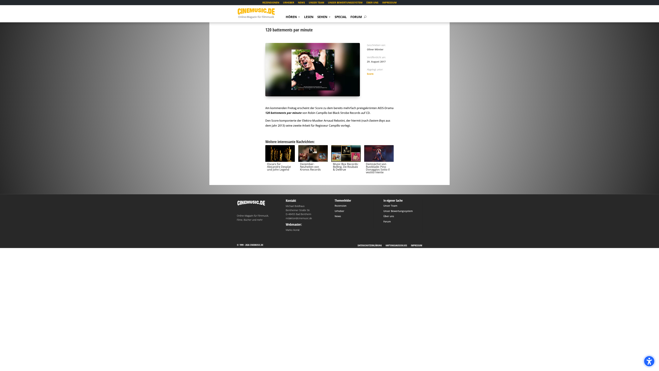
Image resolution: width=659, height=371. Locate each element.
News (301, 2)
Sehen (322, 17)
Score (370, 73)
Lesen (309, 17)
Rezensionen (270, 2)
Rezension (340, 205)
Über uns (372, 2)
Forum (356, 17)
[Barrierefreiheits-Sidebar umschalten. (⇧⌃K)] (649, 361)
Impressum (389, 2)
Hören (291, 17)
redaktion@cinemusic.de (299, 218)
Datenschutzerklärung (370, 245)
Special (341, 17)
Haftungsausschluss (396, 245)
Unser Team (316, 2)
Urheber (288, 2)
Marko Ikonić (292, 230)
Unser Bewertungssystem (345, 2)
